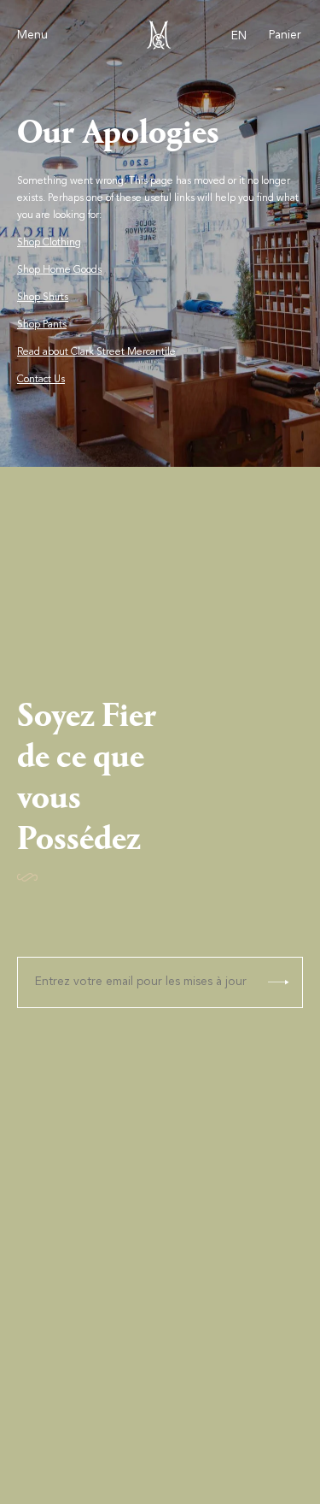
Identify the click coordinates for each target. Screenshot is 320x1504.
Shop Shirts (42, 297)
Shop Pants (42, 325)
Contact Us (41, 380)
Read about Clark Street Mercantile (96, 352)
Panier (285, 36)
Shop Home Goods (59, 270)
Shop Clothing (49, 243)
